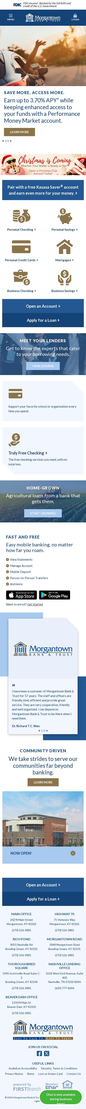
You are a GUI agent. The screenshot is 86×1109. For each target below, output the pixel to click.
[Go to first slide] (47, 730)
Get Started (35, 604)
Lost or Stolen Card (50, 1073)
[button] (75, 17)
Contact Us (74, 1073)
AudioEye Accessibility (23, 1068)
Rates (30, 1073)
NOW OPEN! (21, 853)
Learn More (43, 782)
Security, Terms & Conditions (59, 1068)
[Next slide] (10, 141)
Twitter (46, 1053)
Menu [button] (10, 19)
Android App (54, 595)
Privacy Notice (14, 1073)
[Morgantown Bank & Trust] (42, 17)
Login (75, 19)
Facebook (39, 1053)
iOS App (21, 595)
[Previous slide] (3, 141)
